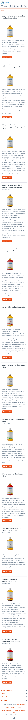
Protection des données (19, 710)
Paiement (13, 707)
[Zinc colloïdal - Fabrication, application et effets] (14, 543)
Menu (5, 6)
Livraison (19, 707)
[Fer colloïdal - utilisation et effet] (14, 320)
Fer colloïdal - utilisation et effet (13, 307)
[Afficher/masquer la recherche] (10, 6)
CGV (14, 712)
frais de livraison (21, 704)
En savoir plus (7, 57)
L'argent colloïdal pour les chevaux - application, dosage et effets (13, 127)
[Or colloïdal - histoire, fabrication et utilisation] (14, 654)
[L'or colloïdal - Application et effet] (14, 489)
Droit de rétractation (7, 710)
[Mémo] (14, 6)
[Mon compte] (21, 6)
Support (7, 707)
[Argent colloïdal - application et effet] (14, 380)
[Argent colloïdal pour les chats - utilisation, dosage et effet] (14, 80)
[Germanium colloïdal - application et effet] (14, 594)
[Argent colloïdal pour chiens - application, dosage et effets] (14, 200)
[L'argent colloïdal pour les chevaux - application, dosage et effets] (14, 142)
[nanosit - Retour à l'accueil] (5, 2)
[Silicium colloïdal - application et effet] (14, 434)
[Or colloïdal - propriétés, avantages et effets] (14, 264)
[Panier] (25, 6)
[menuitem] (4, 6)
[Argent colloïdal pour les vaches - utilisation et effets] (14, 31)
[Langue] (17, 6)
